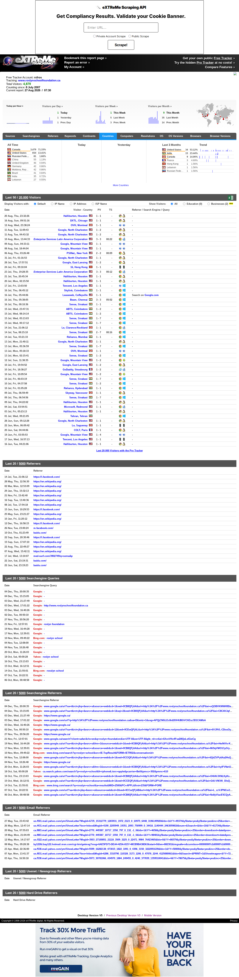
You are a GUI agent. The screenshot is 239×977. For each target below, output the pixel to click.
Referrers (53, 136)
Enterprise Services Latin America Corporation (61, 239)
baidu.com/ (39, 532)
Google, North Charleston (73, 230)
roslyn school (55, 638)
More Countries (121, 185)
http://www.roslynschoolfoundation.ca (66, 605)
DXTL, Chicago (79, 220)
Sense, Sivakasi (78, 304)
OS (161, 136)
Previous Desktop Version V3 (123, 915)
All (176, 203)
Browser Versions (220, 136)
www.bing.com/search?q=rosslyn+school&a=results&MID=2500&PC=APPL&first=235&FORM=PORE (104, 785)
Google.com (152, 295)
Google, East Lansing (75, 262)
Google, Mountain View (74, 243)
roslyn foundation (54, 624)
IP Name (59, 203)
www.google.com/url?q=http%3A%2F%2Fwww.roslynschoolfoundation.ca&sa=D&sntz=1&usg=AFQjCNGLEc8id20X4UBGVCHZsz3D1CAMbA (125, 720)
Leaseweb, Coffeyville (75, 295)
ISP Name (101, 203)
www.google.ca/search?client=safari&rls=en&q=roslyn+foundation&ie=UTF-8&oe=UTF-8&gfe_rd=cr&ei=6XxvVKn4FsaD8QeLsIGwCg (120, 738)
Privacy (234, 920)
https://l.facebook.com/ (46, 476)
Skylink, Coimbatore (76, 290)
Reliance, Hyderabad (76, 388)
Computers (126, 136)
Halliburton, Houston (75, 216)
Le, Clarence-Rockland (75, 327)
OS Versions (176, 136)
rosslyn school (55, 670)
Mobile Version (153, 915)
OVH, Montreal (79, 225)
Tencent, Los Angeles (75, 285)
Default (41, 203)
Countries (108, 136)
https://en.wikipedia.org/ (47, 481)
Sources (10, 136)
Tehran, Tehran (79, 416)
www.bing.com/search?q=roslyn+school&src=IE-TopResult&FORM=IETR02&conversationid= (100, 752)
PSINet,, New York (77, 253)
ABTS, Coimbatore (77, 309)
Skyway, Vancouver (76, 392)
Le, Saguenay (80, 425)
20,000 (23, 197)
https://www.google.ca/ (57, 715)
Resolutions (148, 136)
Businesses (219, 203)
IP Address (79, 203)
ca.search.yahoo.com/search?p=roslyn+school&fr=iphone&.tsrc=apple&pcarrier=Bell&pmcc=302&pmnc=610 (105, 771)
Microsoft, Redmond (76, 406)
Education (194, 203)
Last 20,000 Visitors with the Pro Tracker (119, 450)
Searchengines (31, 136)
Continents (89, 136)
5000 (22, 463)
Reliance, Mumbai (77, 337)
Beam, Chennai (79, 299)
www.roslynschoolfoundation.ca (39, 80)
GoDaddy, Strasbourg (75, 369)
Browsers (195, 136)
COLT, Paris (81, 430)
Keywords (70, 136)
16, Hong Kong (79, 267)
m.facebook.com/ (43, 528)
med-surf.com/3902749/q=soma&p (53, 556)
